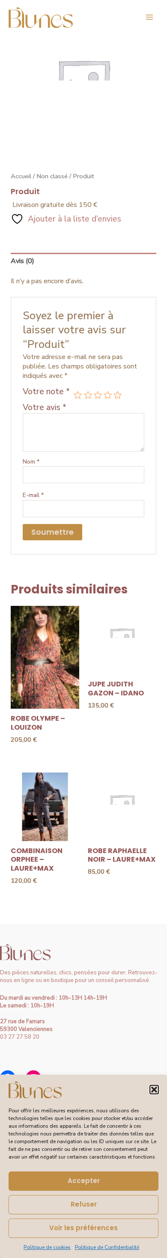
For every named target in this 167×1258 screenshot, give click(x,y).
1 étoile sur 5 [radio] (78, 395)
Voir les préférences (83, 1227)
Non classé (52, 176)
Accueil (21, 176)
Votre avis (44, 407)
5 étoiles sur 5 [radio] (117, 395)
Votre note (46, 392)
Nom (31, 462)
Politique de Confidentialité (107, 1247)
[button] (154, 1089)
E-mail (33, 495)
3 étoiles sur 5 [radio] (98, 395)
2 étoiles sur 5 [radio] (88, 395)
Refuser (84, 1204)
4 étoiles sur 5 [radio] (108, 395)
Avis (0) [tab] (22, 261)
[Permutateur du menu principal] (149, 17)
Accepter (84, 1180)
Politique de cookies (47, 1247)
